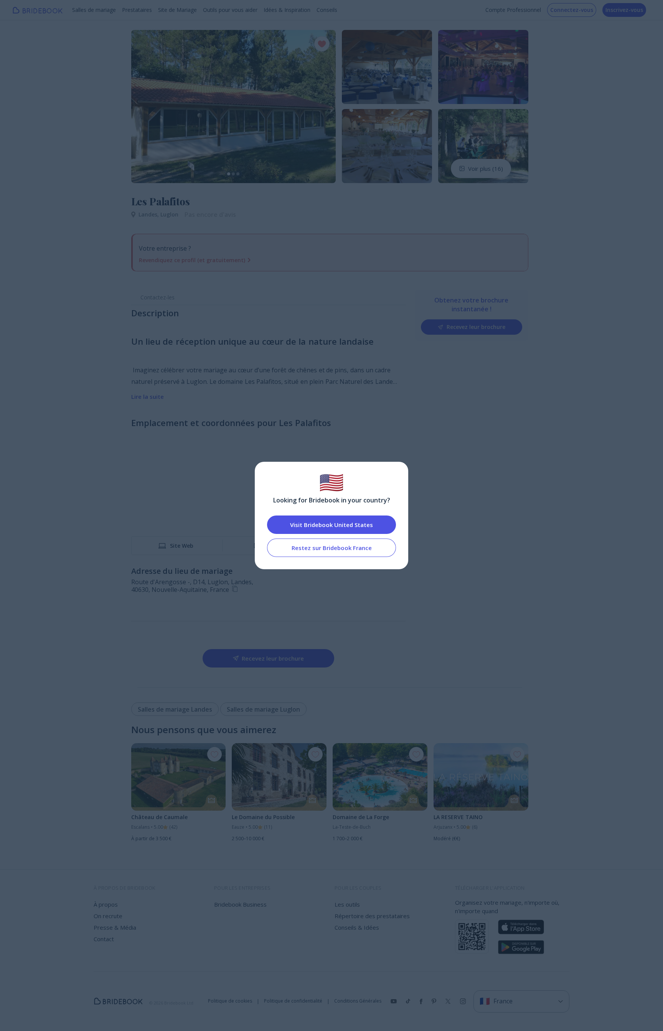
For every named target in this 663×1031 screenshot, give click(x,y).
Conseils (327, 9)
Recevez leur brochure (476, 326)
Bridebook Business (240, 904)
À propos (106, 904)
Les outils (347, 904)
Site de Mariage (177, 9)
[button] (144, 106)
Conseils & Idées (357, 927)
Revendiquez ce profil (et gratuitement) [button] (192, 260)
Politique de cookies (230, 1001)
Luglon (169, 214)
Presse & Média (115, 927)
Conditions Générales (357, 1001)
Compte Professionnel (513, 9)
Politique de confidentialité (293, 1001)
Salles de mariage (94, 9)
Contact (104, 939)
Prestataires (137, 9)
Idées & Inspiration (287, 9)
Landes (149, 214)
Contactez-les (157, 297)
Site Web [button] (181, 545)
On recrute (108, 916)
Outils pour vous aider (230, 9)
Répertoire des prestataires (372, 916)
